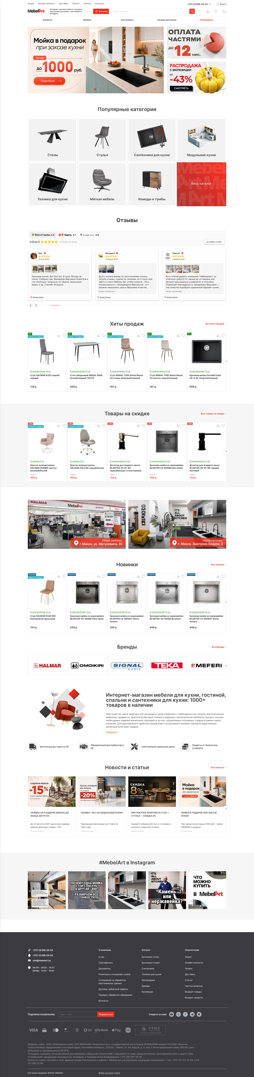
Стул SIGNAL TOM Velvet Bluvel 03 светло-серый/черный (166, 376)
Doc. (40, 253)
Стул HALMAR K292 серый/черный (45, 376)
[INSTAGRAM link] (178, 1014)
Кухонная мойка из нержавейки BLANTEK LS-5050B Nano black (166, 466)
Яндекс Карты (38, 297)
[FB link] (185, 1014)
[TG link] (192, 1014)
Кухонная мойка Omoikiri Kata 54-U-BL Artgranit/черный (205, 376)
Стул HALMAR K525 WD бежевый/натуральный (43, 617)
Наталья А (110, 253)
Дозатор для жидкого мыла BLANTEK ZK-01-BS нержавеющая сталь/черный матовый (125, 468)
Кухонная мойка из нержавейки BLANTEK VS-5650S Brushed (166, 617)
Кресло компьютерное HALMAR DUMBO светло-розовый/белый (44, 468)
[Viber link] (199, 1014)
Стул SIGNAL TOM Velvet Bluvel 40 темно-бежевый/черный (126, 376)
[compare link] (208, 11)
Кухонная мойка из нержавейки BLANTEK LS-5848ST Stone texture (206, 619)
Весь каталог (201, 183)
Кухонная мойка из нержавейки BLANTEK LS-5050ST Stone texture (127, 619)
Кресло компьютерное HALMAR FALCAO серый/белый (87, 466)
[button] (91, 89)
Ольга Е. (176, 253)
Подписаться (106, 1014)
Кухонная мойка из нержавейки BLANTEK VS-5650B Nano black (87, 617)
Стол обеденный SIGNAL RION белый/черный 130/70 (86, 376)
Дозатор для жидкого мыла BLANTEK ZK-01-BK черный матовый (204, 468)
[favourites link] (216, 11)
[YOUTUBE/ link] (171, 1014)
